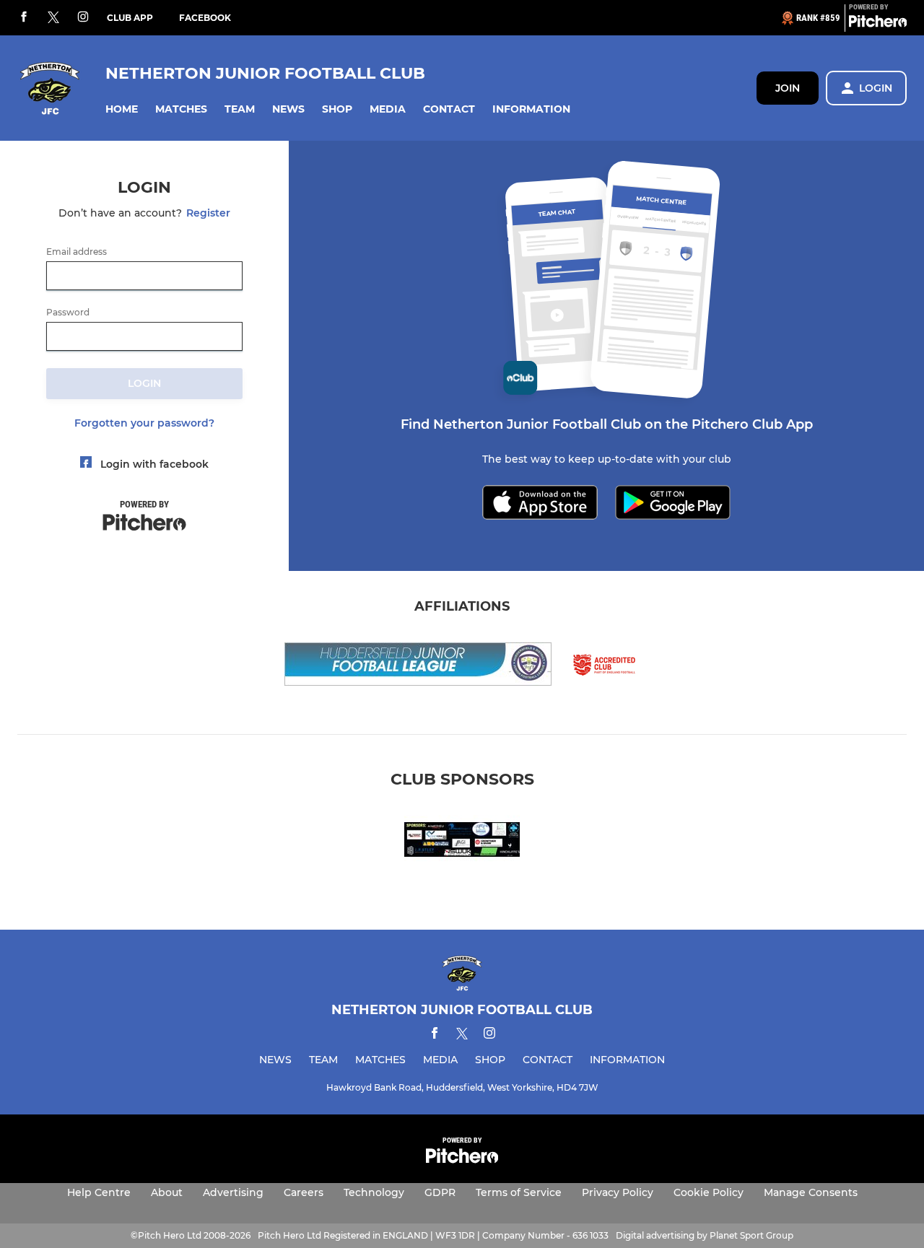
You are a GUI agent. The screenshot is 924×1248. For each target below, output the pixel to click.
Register (208, 212)
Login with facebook (154, 464)
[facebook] (23, 18)
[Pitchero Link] (878, 23)
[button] (122, 109)
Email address (76, 252)
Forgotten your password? (144, 422)
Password (68, 312)
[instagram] (83, 18)
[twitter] (53, 18)
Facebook (205, 17)
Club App (130, 17)
